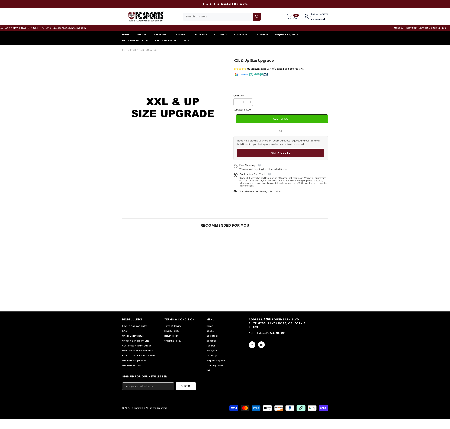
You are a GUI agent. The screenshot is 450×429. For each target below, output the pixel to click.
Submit (186, 386)
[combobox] (218, 17)
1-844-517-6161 (28, 28)
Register (323, 14)
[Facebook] (252, 344)
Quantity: (238, 95)
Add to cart (282, 119)
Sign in (313, 15)
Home (125, 50)
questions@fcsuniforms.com (69, 27)
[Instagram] (261, 344)
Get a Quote (280, 152)
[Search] (222, 17)
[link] (146, 301)
